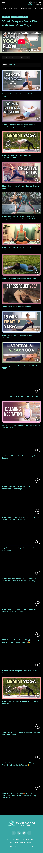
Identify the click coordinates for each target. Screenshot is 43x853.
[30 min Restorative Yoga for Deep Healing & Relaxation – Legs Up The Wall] (21, 111)
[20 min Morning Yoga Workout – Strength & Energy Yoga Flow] (21, 172)
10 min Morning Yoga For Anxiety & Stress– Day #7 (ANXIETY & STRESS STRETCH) (21, 518)
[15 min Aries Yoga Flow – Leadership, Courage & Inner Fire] (21, 688)
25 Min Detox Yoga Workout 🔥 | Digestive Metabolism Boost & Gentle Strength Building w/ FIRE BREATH (20, 795)
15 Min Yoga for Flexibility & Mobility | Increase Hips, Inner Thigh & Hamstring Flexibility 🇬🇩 (21, 641)
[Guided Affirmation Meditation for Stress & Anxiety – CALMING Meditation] (21, 412)
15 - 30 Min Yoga (8, 57)
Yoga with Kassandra (20, 16)
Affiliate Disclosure (17, 842)
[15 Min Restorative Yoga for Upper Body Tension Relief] (21, 657)
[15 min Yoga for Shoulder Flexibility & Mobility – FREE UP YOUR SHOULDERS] (21, 596)
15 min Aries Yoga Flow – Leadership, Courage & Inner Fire (20, 702)
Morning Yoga (25, 9)
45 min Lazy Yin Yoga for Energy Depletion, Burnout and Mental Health (21, 733)
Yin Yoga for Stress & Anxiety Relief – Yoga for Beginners (19, 457)
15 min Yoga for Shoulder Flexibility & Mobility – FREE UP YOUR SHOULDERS (19, 610)
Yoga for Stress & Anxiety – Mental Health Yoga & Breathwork (20, 549)
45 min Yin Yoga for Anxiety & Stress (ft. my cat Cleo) (19, 248)
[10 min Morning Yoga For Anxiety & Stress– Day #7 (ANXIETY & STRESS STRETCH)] (21, 504)
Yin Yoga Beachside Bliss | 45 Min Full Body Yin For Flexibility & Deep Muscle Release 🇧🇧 (21, 764)
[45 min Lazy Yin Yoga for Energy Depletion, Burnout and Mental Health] (21, 719)
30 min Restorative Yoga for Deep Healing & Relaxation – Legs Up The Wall (18, 126)
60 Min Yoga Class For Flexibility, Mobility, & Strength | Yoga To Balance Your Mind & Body (19, 218)
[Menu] (3, 3)
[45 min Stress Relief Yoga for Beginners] (21, 293)
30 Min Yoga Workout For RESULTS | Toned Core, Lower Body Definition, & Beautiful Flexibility (20, 580)
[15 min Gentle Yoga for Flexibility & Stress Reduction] (21, 322)
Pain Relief (13, 9)
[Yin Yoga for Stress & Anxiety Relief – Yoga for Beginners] (21, 442)
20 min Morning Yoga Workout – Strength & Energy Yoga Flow (21, 187)
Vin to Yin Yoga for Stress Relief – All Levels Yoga (20, 396)
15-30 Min (6, 16)
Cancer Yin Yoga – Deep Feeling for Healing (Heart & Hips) (21, 95)
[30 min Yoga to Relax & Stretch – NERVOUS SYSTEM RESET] (21, 352)
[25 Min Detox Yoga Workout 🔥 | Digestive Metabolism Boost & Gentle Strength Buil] (21, 780)
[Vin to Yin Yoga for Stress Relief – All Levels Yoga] (21, 383)
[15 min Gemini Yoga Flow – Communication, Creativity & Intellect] (21, 142)
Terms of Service (27, 839)
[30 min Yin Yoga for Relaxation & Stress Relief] (21, 265)
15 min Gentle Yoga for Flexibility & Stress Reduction (17, 336)
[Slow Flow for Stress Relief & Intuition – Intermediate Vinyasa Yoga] (21, 473)
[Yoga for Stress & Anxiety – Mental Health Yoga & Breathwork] (21, 534)
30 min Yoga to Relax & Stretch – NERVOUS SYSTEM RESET (21, 367)
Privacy (16, 839)
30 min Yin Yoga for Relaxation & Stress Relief (19, 278)
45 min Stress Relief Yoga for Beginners (17, 307)
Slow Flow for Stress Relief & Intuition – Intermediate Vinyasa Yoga (17, 487)
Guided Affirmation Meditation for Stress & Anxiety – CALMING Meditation (21, 426)
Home (4, 9)
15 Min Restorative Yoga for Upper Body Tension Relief (20, 672)
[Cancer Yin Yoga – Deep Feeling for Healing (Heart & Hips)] (21, 80)
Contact (30, 842)
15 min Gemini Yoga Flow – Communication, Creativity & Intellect (18, 156)
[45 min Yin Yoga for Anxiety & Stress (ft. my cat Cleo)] (21, 234)
